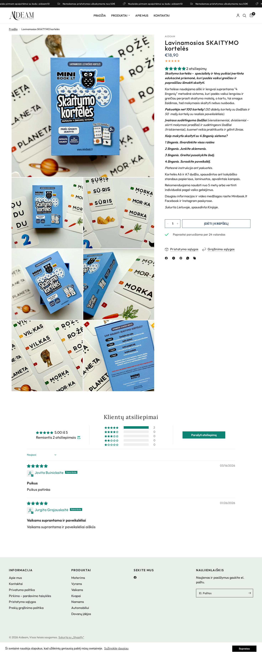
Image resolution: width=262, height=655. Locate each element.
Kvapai (76, 596)
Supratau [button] (244, 648)
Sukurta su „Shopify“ (71, 637)
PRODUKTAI (81, 570)
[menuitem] (100, 15)
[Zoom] (146, 42)
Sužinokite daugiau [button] (116, 648)
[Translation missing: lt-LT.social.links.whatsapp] (188, 258)
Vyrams (76, 584)
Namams (77, 602)
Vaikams (77, 590)
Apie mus (141, 15)
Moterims (78, 578)
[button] (175, 68)
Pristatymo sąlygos (22, 602)
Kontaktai (161, 15)
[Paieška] (244, 15)
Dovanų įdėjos (81, 614)
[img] (37, 466)
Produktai (119, 15)
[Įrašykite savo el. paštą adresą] (249, 593)
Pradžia (100, 15)
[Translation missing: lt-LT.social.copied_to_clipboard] (195, 258)
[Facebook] (136, 577)
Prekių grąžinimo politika (26, 608)
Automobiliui (80, 608)
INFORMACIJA (20, 570)
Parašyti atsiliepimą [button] (204, 435)
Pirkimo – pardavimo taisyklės (30, 596)
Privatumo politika (22, 590)
